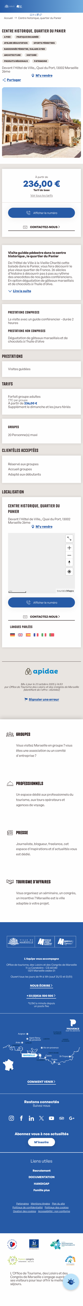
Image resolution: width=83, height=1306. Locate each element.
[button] (56, 15)
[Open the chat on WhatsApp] (71, 1282)
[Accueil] (31, 15)
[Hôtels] (34, 15)
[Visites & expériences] (40, 15)
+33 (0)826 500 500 (40, 995)
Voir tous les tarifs (41, 195)
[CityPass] (37, 15)
